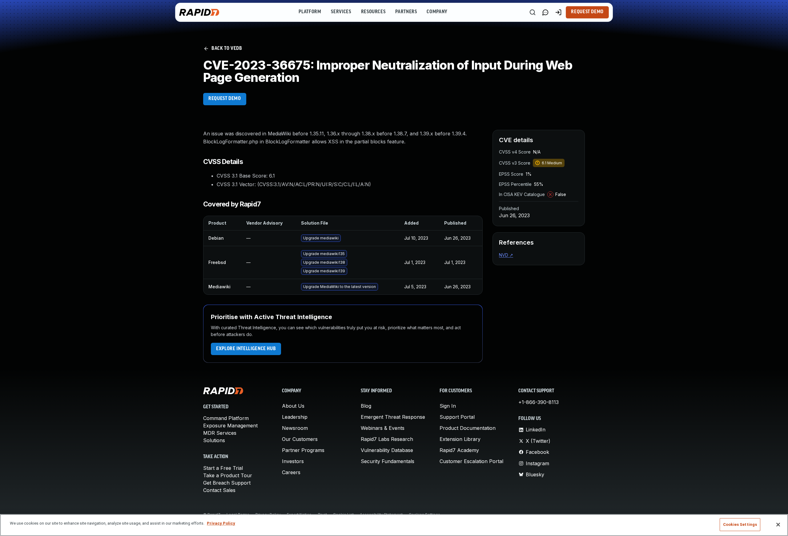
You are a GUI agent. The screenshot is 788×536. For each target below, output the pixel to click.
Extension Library (460, 439)
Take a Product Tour (227, 475)
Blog (366, 406)
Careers (291, 472)
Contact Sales (219, 490)
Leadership (295, 417)
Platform (310, 12)
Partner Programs (303, 450)
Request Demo (587, 12)
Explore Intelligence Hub (246, 348)
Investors (293, 461)
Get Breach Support (227, 483)
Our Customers (300, 439)
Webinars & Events (382, 428)
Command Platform (226, 418)
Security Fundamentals (387, 461)
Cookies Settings (740, 524)
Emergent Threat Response (393, 417)
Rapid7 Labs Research (387, 439)
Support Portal (457, 417)
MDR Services (219, 433)
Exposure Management (230, 425)
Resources (373, 12)
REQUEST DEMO (224, 98)
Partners (406, 12)
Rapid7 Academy (459, 450)
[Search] (532, 12)
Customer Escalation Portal (471, 461)
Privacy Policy (221, 523)
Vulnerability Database (387, 450)
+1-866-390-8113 (538, 402)
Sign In (448, 406)
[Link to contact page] (545, 12)
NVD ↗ (506, 255)
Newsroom (295, 428)
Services (341, 12)
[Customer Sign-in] (558, 12)
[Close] (778, 524)
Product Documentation (468, 428)
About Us (293, 406)
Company (437, 12)
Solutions (214, 440)
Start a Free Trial (223, 468)
